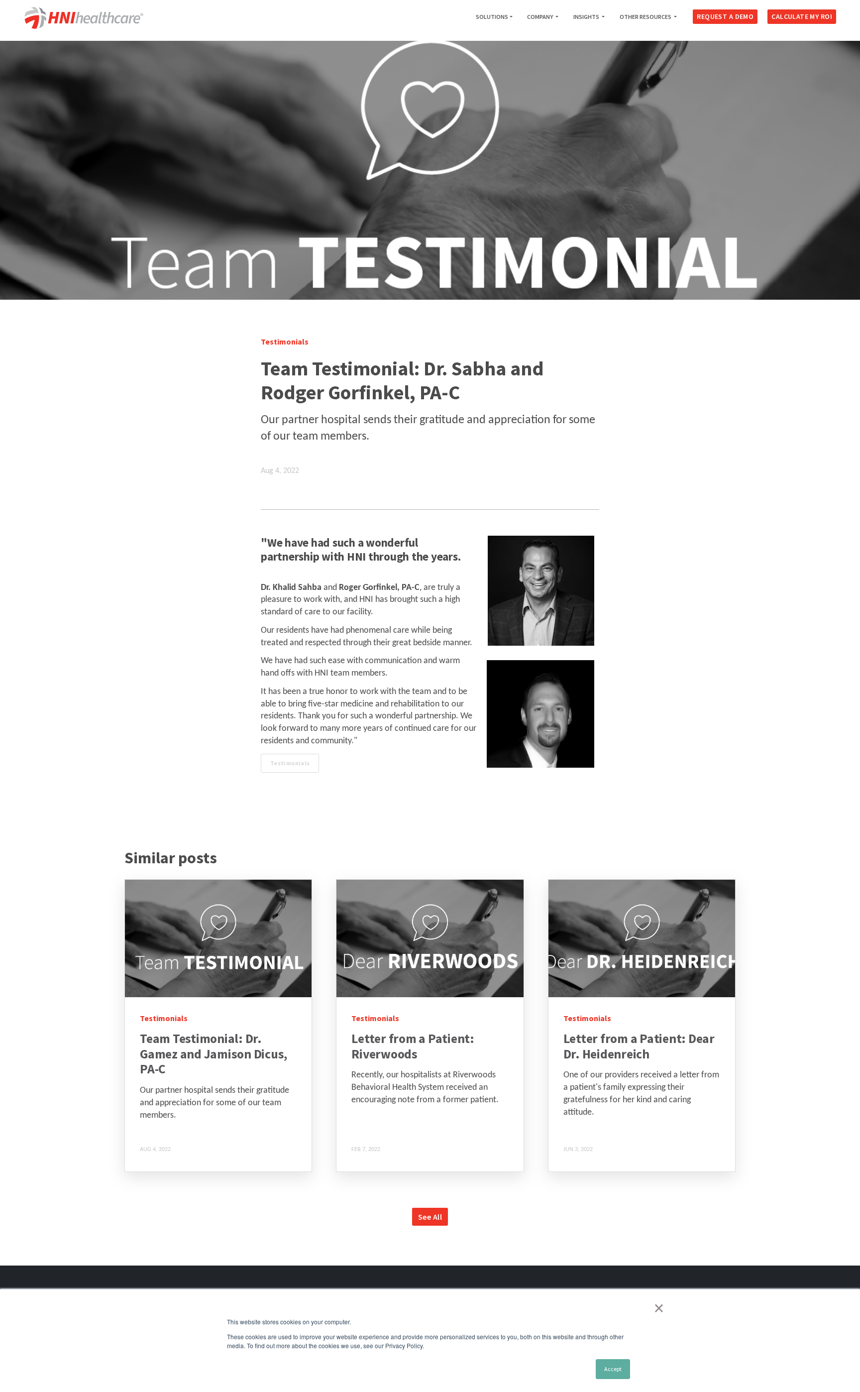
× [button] (659, 1307)
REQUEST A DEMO (725, 16)
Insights (586, 16)
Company (540, 16)
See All (430, 1217)
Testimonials (290, 763)
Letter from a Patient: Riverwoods (412, 1046)
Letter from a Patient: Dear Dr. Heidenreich (639, 1046)
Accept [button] (613, 1369)
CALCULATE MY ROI (801, 16)
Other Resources (646, 16)
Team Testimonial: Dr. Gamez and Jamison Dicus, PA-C (213, 1054)
